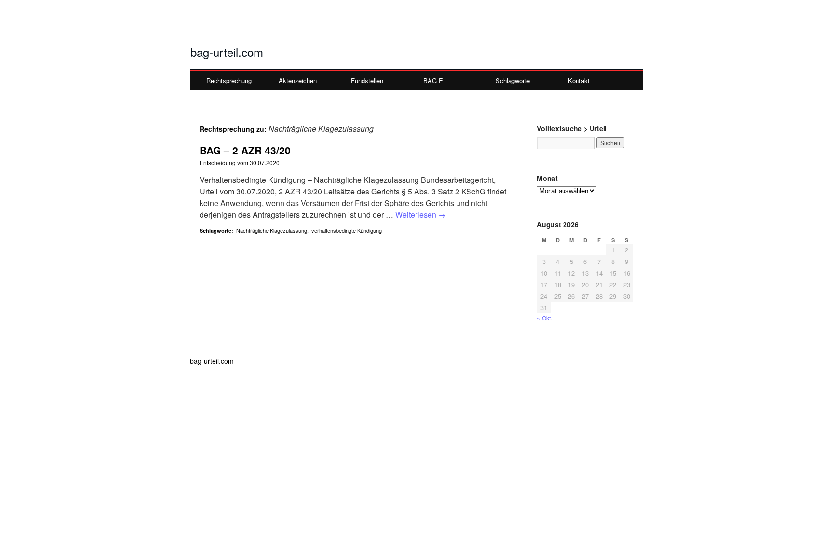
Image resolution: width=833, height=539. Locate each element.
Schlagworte (513, 80)
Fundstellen (367, 80)
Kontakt (579, 80)
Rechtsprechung (229, 80)
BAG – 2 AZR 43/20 (245, 150)
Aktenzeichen (298, 80)
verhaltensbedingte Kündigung (346, 230)
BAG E (433, 80)
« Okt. (544, 318)
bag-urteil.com (226, 51)
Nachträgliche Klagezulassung (271, 230)
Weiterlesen (420, 214)
